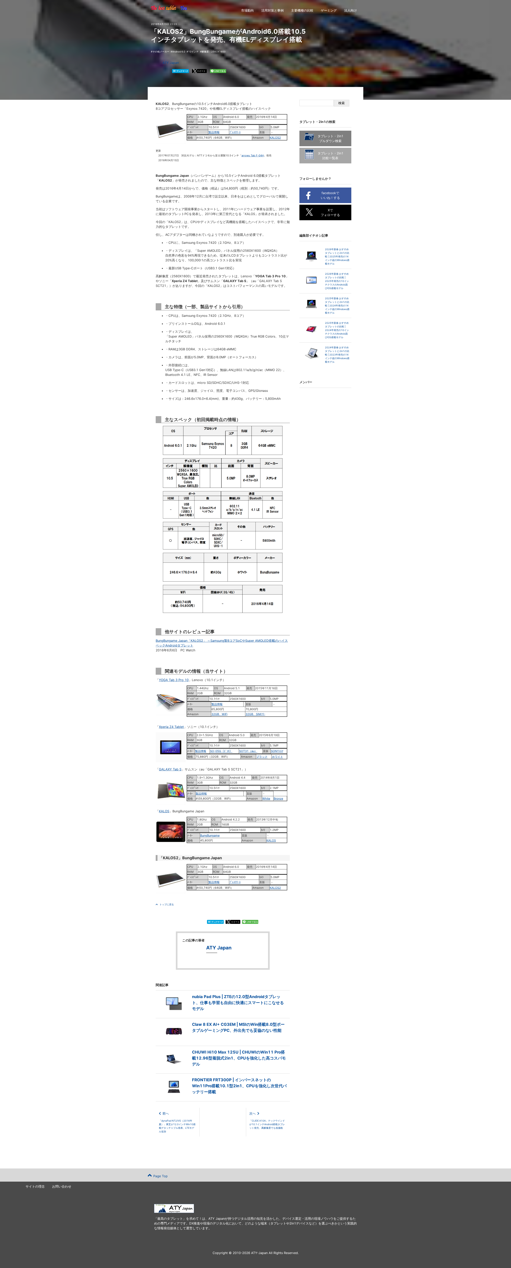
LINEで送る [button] (220, 71)
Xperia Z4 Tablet (171, 727)
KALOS (164, 811)
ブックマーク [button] (180, 70)
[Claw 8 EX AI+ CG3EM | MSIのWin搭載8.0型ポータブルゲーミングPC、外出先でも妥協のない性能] (223, 1040)
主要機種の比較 (302, 10)
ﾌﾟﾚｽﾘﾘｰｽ (235, 132)
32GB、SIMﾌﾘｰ (255, 714)
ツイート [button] (201, 71)
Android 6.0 (178, 51)
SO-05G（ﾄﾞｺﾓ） (221, 751)
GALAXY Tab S (170, 769)
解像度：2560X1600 (214, 51)
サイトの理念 (35, 1186)
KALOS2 (275, 137)
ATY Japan (170, 63)
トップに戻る (166, 904)
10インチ (193, 51)
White (266, 798)
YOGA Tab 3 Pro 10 (174, 680)
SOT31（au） (248, 751)
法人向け (350, 10)
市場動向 (247, 10)
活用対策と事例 (272, 10)
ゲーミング (329, 10)
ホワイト (277, 756)
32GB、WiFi (219, 714)
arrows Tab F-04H (253, 155)
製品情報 (214, 132)
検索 (341, 103)
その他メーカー (161, 51)
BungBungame (210, 835)
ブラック (261, 756)
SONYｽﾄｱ (277, 751)
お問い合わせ (61, 1186)
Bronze (278, 798)
